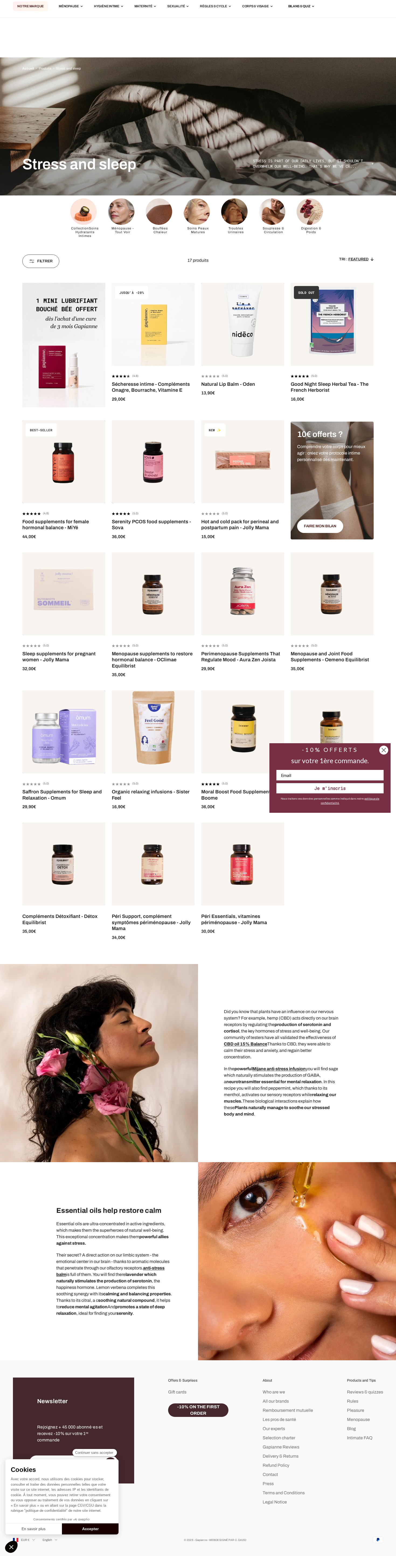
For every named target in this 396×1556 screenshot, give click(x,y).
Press (268, 1483)
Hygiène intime (106, 6)
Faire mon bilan (320, 526)
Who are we (274, 1392)
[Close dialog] (383, 750)
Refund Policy (276, 1465)
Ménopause (69, 6)
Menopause (358, 1419)
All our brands (276, 1401)
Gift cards (177, 1392)
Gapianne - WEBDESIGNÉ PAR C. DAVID (220, 1539)
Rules (352, 1401)
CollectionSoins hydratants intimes (85, 232)
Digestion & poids (311, 230)
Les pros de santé (279, 1419)
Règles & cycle (213, 6)
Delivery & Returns (280, 1456)
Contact (270, 1474)
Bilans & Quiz (299, 6)
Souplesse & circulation (273, 230)
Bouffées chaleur (160, 230)
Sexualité (176, 6)
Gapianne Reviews (281, 1447)
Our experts (274, 1428)
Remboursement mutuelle (288, 1410)
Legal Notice (275, 1502)
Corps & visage (255, 6)
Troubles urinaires (236, 230)
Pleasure (355, 1410)
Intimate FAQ (360, 1437)
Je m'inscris (330, 788)
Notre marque (30, 6)
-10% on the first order (198, 1410)
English (47, 1539)
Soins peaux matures (198, 230)
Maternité (143, 6)
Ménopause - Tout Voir (123, 230)
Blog (351, 1428)
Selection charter (279, 1437)
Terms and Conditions (284, 1492)
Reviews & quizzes (365, 1392)
